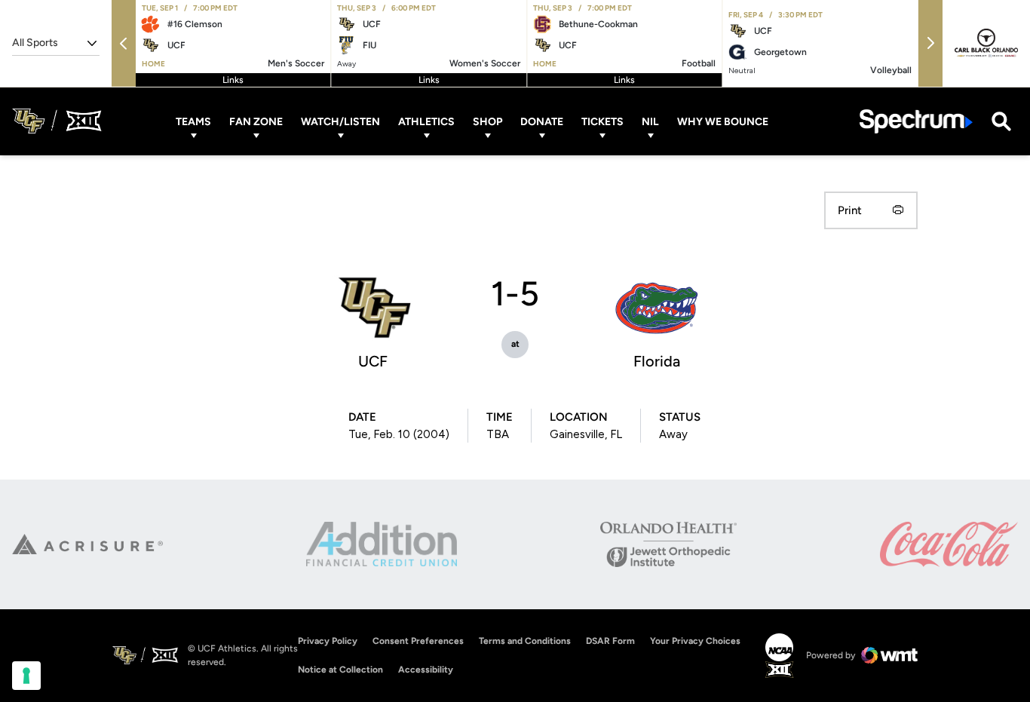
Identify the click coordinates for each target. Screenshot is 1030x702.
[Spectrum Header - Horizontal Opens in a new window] (916, 121)
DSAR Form (610, 641)
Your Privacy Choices (695, 641)
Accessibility (425, 669)
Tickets (602, 121)
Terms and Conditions (525, 641)
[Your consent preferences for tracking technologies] (26, 675)
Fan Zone (256, 121)
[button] (124, 43)
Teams (193, 121)
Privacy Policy (327, 641)
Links (233, 80)
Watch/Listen (340, 121)
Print (850, 210)
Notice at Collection (340, 669)
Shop (487, 121)
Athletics (426, 121)
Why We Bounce (722, 121)
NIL (650, 121)
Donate (541, 121)
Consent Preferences (418, 641)
